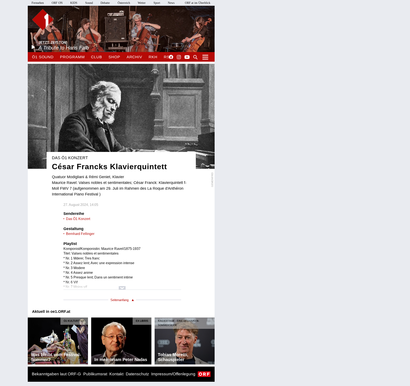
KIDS (73, 2)
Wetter (142, 2)
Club (96, 57)
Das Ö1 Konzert (78, 219)
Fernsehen (38, 2)
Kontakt (116, 374)
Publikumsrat (95, 374)
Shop (114, 57)
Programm (72, 57)
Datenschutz (137, 374)
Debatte (105, 2)
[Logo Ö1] (42, 19)
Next (211, 340)
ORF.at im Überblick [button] (197, 2)
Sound (89, 2)
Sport (157, 2)
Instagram (179, 57)
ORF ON (57, 2)
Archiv (134, 57)
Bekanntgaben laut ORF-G (56, 374)
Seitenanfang (119, 300)
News (171, 2)
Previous (31, 340)
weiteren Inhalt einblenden (122, 286)
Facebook (171, 57)
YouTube (187, 57)
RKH (153, 57)
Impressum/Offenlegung (173, 374)
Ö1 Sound (43, 57)
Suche (195, 57)
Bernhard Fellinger (80, 234)
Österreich (124, 2)
